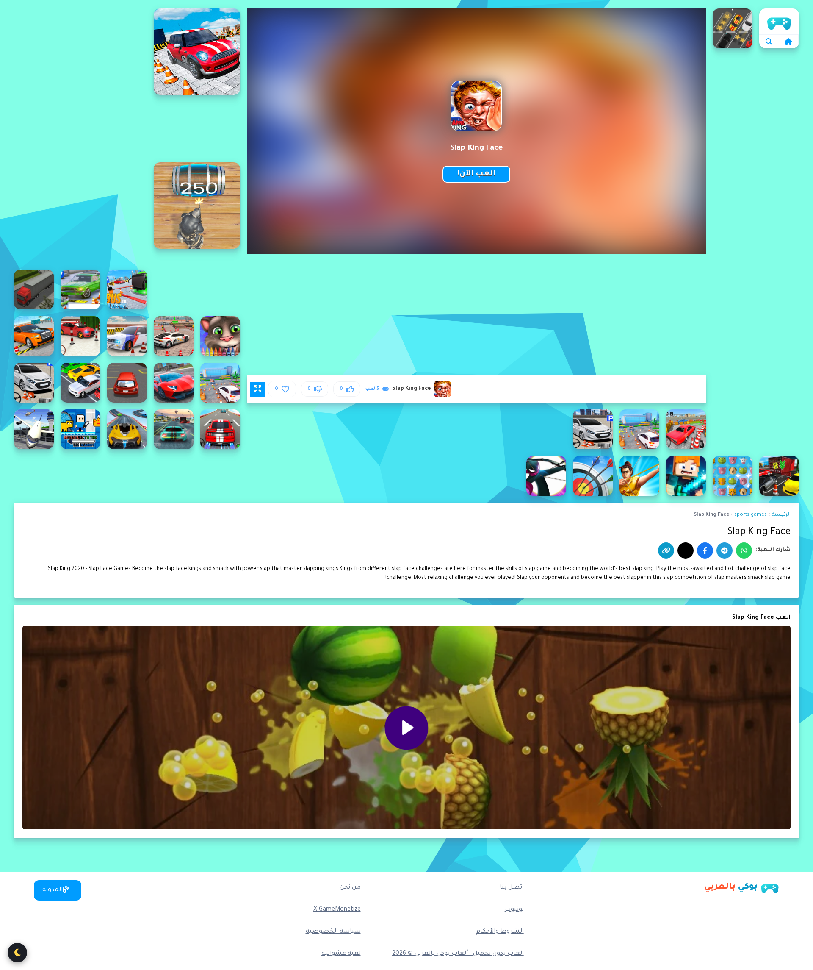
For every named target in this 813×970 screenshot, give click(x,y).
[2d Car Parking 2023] (732, 28)
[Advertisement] (80, 135)
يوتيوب (514, 909)
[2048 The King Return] (197, 205)
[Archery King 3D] (593, 476)
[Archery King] (639, 476)
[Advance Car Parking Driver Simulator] (220, 383)
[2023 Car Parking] (197, 51)
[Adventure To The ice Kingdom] (80, 429)
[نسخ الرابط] (666, 550)
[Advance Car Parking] (127, 336)
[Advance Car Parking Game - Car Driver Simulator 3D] (174, 383)
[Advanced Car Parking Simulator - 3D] (127, 429)
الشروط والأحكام (500, 931)
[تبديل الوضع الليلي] (17, 952)
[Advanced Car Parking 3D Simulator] (174, 429)
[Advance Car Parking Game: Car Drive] (34, 383)
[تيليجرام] (724, 550)
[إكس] (686, 550)
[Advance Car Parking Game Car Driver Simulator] (80, 383)
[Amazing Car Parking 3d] (779, 476)
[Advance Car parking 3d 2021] (80, 336)
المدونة (52, 890)
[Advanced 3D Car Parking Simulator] (220, 429)
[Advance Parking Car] (593, 429)
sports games (750, 515)
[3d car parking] (80, 289)
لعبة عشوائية (341, 954)
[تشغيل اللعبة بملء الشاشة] (257, 389)
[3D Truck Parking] (34, 289)
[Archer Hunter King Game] (686, 476)
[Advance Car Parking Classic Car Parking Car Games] (34, 336)
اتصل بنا (512, 887)
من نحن (350, 887)
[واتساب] (744, 550)
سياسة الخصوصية (333, 931)
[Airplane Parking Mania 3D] (34, 429)
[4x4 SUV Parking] (174, 336)
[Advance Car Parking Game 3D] (127, 383)
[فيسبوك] (705, 550)
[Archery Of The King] (546, 476)
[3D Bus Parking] (127, 289)
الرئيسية (779, 21)
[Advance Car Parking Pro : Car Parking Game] (686, 429)
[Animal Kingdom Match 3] (732, 476)
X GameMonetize (337, 909)
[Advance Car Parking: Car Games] (639, 429)
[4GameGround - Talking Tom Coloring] (220, 336)
